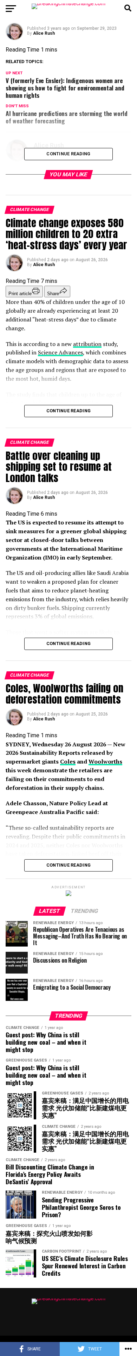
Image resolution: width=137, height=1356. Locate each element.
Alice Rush (44, 33)
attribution (87, 344)
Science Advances (60, 352)
